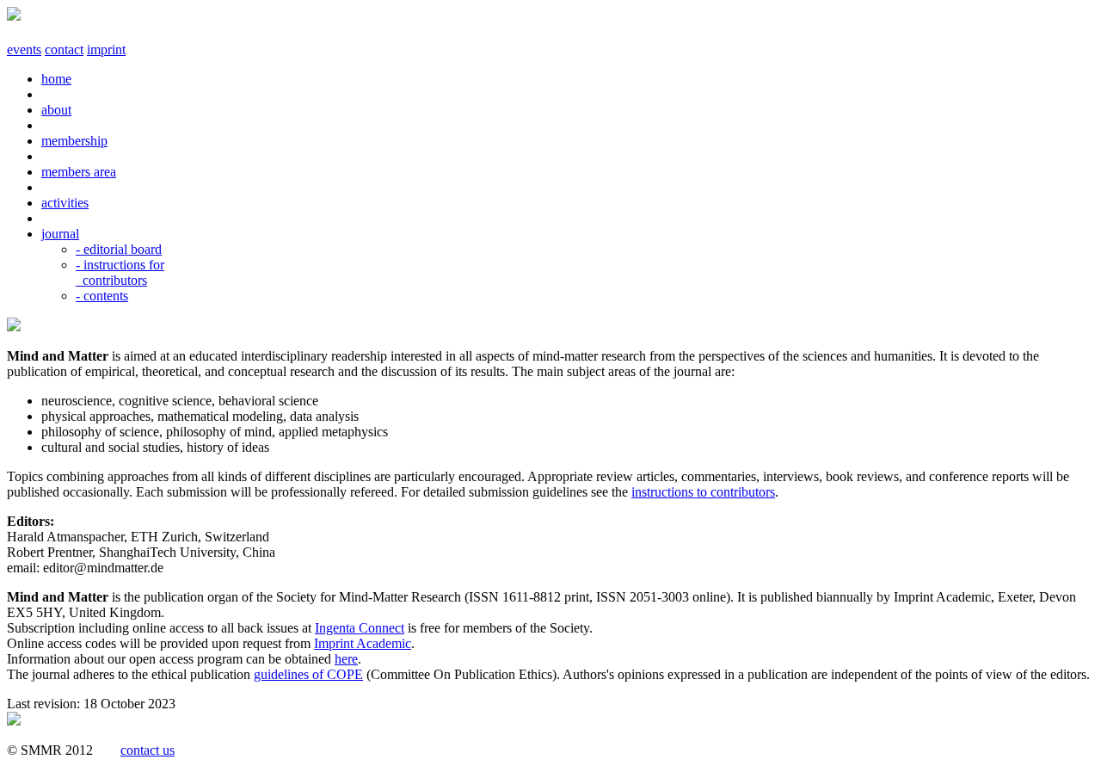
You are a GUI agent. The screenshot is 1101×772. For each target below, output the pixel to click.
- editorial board (119, 249)
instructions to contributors (703, 492)
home (56, 78)
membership (74, 140)
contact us (147, 750)
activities (65, 202)
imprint (106, 49)
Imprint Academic (362, 643)
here (346, 659)
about (56, 109)
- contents (102, 295)
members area (78, 171)
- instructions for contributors (120, 272)
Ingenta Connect (359, 628)
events (24, 49)
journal (60, 233)
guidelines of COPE (308, 674)
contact (64, 49)
